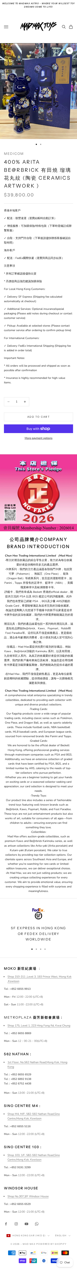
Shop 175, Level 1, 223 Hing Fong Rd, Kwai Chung (39, 1025)
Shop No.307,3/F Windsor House (28, 1196)
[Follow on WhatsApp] (37, 1224)
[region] (38, 924)
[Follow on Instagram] (16, 1224)
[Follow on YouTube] (26, 1224)
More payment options (39, 438)
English (61, 1235)
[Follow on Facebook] (6, 1224)
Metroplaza (34, 1017)
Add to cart (38, 416)
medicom (14, 154)
